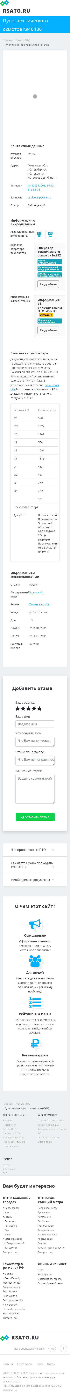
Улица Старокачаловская (51, 1247)
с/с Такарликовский (13, 1243)
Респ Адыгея (10, 1291)
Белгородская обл (13, 1300)
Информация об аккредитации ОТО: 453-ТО (50, 305)
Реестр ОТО (9, 1129)
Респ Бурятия (10, 1295)
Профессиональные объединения (14, 1143)
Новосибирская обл (14, 1309)
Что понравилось (28, 733)
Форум (51, 1364)
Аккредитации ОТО (13, 1137)
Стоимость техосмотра (51, 1120)
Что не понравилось (30, 752)
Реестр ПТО (9, 1124)
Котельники (44, 1216)
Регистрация (45, 1274)
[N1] (39, 236)
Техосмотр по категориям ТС (52, 1131)
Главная (8, 1364)
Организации (45, 1141)
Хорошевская (45, 1238)
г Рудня (7, 1234)
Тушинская (44, 1212)
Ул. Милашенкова (47, 1234)
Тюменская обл (39, 604)
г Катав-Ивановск (12, 1238)
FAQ (5, 1173)
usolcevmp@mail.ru (39, 197)
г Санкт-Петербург (13, 1278)
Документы (9, 1169)
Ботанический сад (48, 1208)
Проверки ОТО (11, 1133)
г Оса (6, 1230)
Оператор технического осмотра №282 (49, 251)
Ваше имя (22, 716)
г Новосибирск (11, 1208)
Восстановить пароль (50, 1279)
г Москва (8, 1273)
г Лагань (7, 1216)
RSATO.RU (24, 1337)
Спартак (42, 1243)
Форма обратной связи (50, 1283)
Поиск (39, 1364)
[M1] (50, 236)
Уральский (36, 592)
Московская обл (12, 1282)
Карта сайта (24, 1364)
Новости (7, 1120)
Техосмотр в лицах (48, 1124)
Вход (40, 1270)
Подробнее (48, 284)
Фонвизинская (45, 1225)
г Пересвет (9, 1221)
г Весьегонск (10, 1247)
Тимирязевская (46, 1230)
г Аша (6, 1212)
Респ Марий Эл (11, 1313)
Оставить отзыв (36, 817)
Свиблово (43, 1221)
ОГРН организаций (48, 1137)
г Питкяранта (10, 1225)
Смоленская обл (12, 1287)
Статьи (6, 1164)
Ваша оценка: (25, 702)
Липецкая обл (10, 1304)
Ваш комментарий (28, 771)
